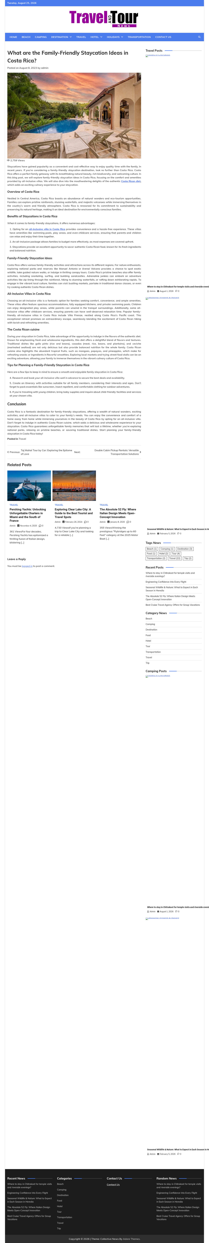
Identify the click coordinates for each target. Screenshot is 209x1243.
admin (44, 67)
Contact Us (163, 36)
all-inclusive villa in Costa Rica (47, 229)
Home (13, 36)
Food (151, 553)
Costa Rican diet (130, 181)
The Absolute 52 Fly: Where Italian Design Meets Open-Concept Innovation (101, 708)
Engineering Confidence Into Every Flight (166, 581)
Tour (176, 553)
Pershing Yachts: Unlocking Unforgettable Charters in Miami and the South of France (19, 508)
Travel (81, 36)
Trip (188, 558)
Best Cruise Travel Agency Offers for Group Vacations (173, 605)
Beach (26, 36)
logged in (27, 742)
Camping (41, 36)
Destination (59, 36)
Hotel (95, 36)
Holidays (113, 36)
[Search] (199, 37)
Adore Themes (131, 1238)
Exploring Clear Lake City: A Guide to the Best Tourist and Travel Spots (40, 508)
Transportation (139, 36)
